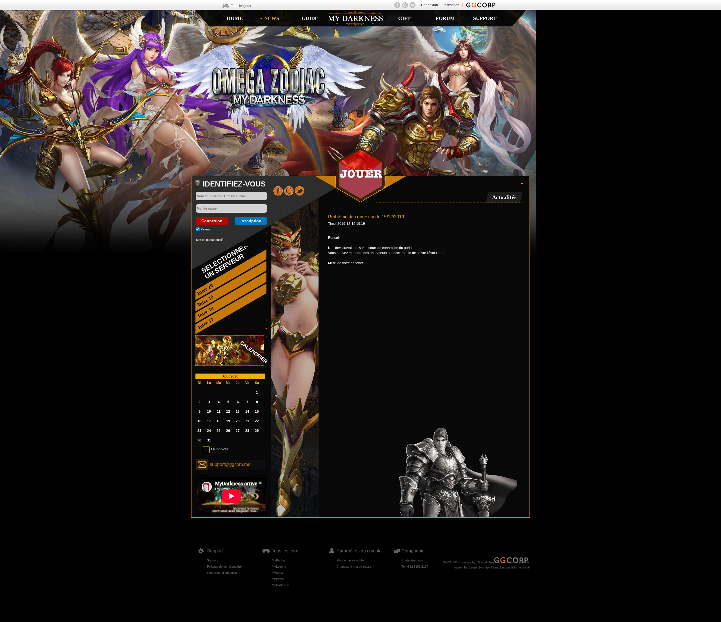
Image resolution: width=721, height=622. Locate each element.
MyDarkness (281, 585)
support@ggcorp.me (230, 464)
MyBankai (278, 560)
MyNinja (277, 572)
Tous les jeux (241, 6)
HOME (235, 18)
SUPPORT (485, 18)
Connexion (429, 5)
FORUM (445, 18)
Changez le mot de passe (354, 566)
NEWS (271, 18)
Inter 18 (206, 312)
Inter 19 (206, 300)
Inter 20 (205, 289)
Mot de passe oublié (209, 239)
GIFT (404, 18)
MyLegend (279, 566)
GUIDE (310, 18)
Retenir (205, 229)
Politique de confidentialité (224, 566)
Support (212, 560)
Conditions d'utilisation (222, 572)
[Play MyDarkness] (360, 174)
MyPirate (278, 579)
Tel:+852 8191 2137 (414, 566)
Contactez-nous (412, 560)
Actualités (504, 197)
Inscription (451, 5)
